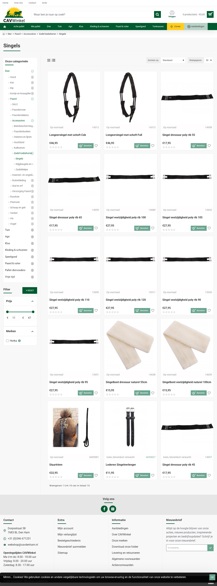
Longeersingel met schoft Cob (67, 135)
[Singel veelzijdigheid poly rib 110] (74, 262)
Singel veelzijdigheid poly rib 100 (126, 217)
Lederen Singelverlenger (121, 464)
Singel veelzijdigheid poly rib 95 (68, 382)
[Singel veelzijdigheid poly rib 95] (74, 345)
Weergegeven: (195, 60)
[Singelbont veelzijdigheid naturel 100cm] (187, 345)
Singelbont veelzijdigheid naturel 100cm (186, 382)
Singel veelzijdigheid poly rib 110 (69, 299)
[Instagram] (112, 509)
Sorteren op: (153, 60)
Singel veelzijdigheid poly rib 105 (182, 217)
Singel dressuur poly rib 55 (178, 135)
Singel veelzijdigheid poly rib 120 (126, 299)
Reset (31, 290)
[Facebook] (104, 509)
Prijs (9, 301)
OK (212, 577)
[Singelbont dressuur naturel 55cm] (130, 345)
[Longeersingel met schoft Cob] (74, 97)
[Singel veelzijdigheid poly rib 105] (187, 180)
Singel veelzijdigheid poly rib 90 (181, 299)
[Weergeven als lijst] (53, 60)
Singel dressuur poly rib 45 (178, 464)
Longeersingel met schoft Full (124, 135)
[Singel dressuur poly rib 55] (187, 97)
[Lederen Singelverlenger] (130, 427)
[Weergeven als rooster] (48, 60)
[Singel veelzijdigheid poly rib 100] (130, 180)
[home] (4, 34)
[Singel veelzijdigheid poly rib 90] (187, 262)
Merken (11, 331)
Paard (18, 34)
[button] (86, 145)
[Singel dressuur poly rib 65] (74, 180)
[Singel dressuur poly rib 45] (187, 427)
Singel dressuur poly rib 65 (65, 217)
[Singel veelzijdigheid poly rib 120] (130, 262)
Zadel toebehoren (47, 34)
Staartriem (55, 464)
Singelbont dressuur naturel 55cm (126, 382)
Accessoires (30, 34)
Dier (10, 34)
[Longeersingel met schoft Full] (130, 97)
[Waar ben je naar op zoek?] (157, 14)
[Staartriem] (74, 427)
